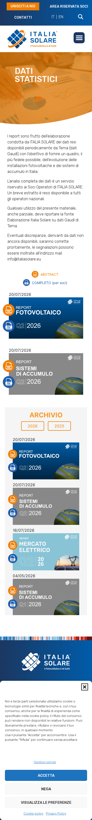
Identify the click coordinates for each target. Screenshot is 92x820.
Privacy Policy (56, 813)
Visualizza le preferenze (46, 802)
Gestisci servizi (45, 762)
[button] (84, 686)
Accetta (46, 775)
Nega (46, 789)
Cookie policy (33, 813)
